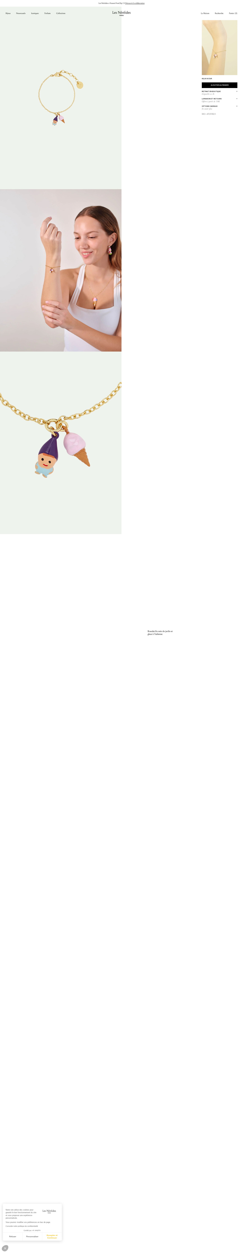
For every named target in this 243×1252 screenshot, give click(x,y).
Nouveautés (21, 13)
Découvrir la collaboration (135, 3)
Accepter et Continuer (52, 1236)
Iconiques (35, 13)
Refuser (12, 1236)
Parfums (47, 13)
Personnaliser (32, 1236)
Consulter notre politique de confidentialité (22, 1226)
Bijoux (8, 13)
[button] (5, 1248)
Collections (60, 13)
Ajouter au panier (220, 85)
